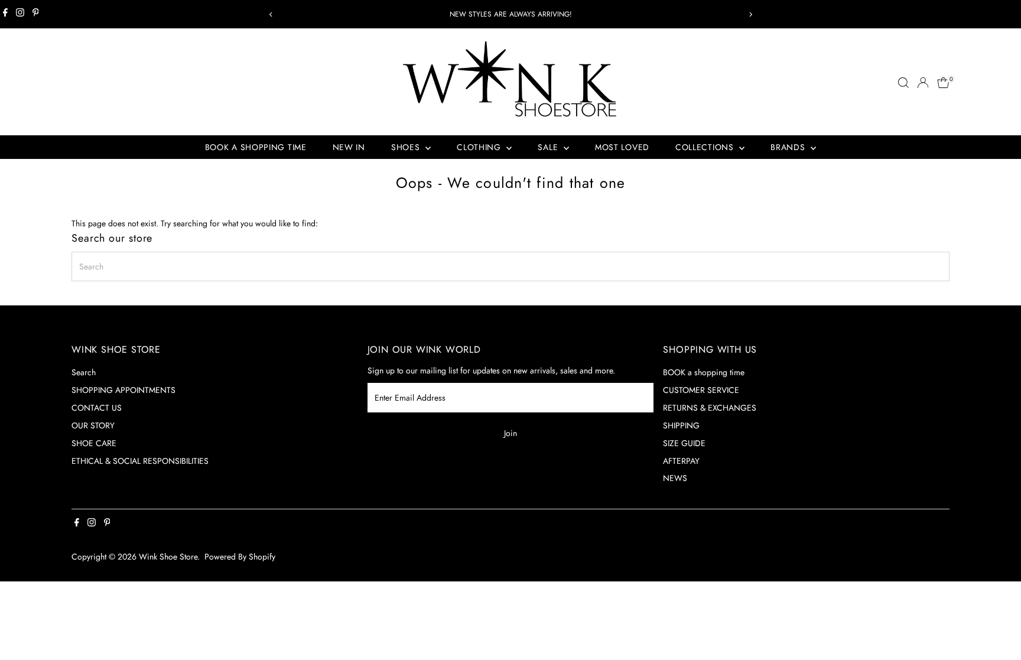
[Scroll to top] (997, 627)
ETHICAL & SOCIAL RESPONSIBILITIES (140, 461)
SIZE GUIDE (684, 443)
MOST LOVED (622, 147)
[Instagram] (20, 14)
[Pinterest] (36, 14)
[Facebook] (5, 14)
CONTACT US (96, 408)
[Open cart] (943, 82)
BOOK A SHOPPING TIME (256, 147)
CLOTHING (480, 147)
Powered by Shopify (239, 557)
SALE (549, 147)
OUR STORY (93, 425)
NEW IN (349, 147)
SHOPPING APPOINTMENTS (123, 390)
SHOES (406, 147)
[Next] (750, 14)
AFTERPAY (681, 461)
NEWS (675, 478)
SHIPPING (681, 425)
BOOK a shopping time (703, 372)
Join (510, 433)
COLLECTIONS (705, 147)
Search (83, 372)
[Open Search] (903, 82)
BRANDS (789, 147)
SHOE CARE (93, 443)
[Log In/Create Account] (923, 82)
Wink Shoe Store (168, 557)
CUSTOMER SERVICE (701, 390)
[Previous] (271, 14)
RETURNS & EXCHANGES (709, 408)
